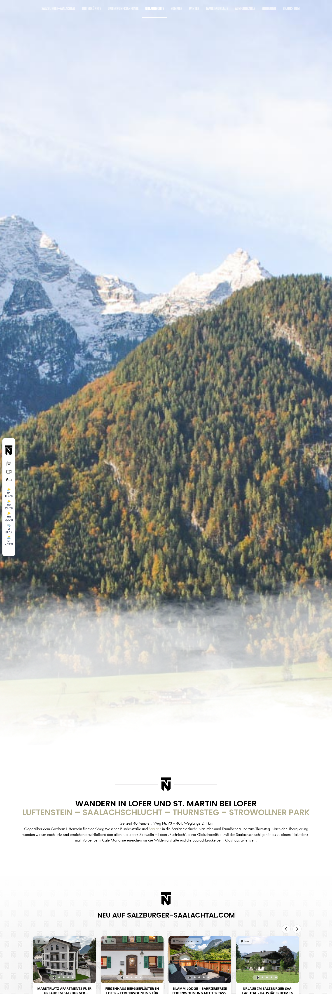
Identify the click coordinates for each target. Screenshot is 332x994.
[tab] (54, 977)
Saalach (155, 828)
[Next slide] (297, 929)
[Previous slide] (286, 929)
